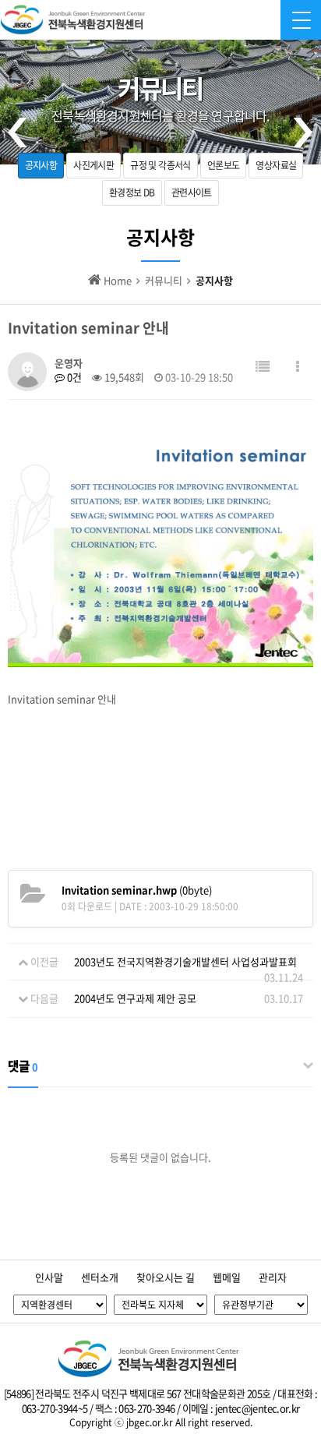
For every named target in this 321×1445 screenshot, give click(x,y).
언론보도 (223, 165)
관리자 (273, 1277)
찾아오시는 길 (165, 1277)
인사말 (49, 1277)
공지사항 (41, 165)
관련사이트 (191, 192)
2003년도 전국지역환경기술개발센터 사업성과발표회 (185, 961)
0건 (73, 376)
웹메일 (227, 1277)
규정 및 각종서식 (160, 165)
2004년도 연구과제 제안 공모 (135, 998)
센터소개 (99, 1277)
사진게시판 (93, 165)
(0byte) (137, 889)
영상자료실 (276, 165)
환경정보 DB (132, 192)
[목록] (262, 366)
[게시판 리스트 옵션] (297, 366)
